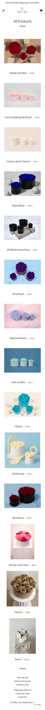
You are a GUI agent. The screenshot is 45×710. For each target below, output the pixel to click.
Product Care (22, 684)
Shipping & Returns (22, 690)
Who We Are (22, 677)
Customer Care (22, 693)
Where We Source (22, 681)
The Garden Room (26, 702)
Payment (22, 697)
